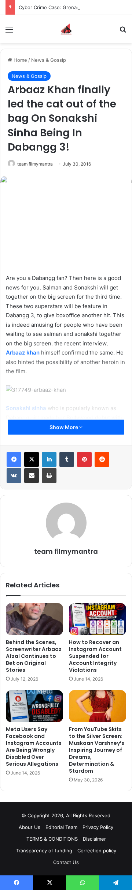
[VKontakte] (14, 475)
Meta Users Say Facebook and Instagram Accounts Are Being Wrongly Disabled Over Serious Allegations (34, 747)
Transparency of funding (44, 850)
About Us (29, 827)
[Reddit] (102, 459)
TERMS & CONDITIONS (52, 839)
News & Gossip (48, 60)
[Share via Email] (31, 475)
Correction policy (96, 850)
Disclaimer (94, 839)
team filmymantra (35, 164)
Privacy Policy (97, 827)
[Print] (49, 475)
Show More (64, 427)
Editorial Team (61, 827)
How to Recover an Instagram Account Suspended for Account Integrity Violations (95, 656)
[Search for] (122, 32)
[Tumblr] (66, 459)
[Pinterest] (84, 459)
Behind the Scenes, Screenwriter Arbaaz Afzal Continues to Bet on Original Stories (34, 656)
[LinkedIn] (49, 459)
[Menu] (9, 32)
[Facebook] (14, 459)
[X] (31, 459)
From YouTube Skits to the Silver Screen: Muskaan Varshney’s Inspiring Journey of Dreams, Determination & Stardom (96, 750)
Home (19, 60)
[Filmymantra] (66, 29)
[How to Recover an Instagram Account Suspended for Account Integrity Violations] (97, 619)
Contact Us (66, 862)
